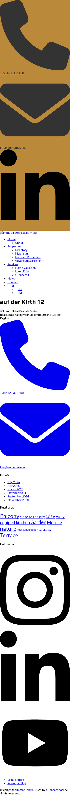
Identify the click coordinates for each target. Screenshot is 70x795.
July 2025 (13, 485)
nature (8, 528)
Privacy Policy (16, 783)
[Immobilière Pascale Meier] (19, 232)
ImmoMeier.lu (25, 789)
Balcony (9, 516)
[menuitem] (11, 239)
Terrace (9, 535)
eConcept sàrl (55, 789)
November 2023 (18, 500)
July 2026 (13, 482)
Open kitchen (45, 530)
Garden (38, 522)
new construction (27, 529)
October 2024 (16, 492)
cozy (50, 516)
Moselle (54, 522)
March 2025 (15, 489)
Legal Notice (15, 779)
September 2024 (18, 496)
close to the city (32, 517)
